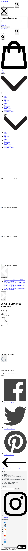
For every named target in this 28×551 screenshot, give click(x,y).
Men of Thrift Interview (9, 483)
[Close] (1, 21)
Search (5, 474)
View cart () (3, 25)
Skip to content (4, 1)
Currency (3, 73)
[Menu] (1, 93)
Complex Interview (8, 475)
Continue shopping (5, 26)
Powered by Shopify (14, 547)
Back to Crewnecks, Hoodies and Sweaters (11, 468)
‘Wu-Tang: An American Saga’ (11, 482)
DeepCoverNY (4, 28)
